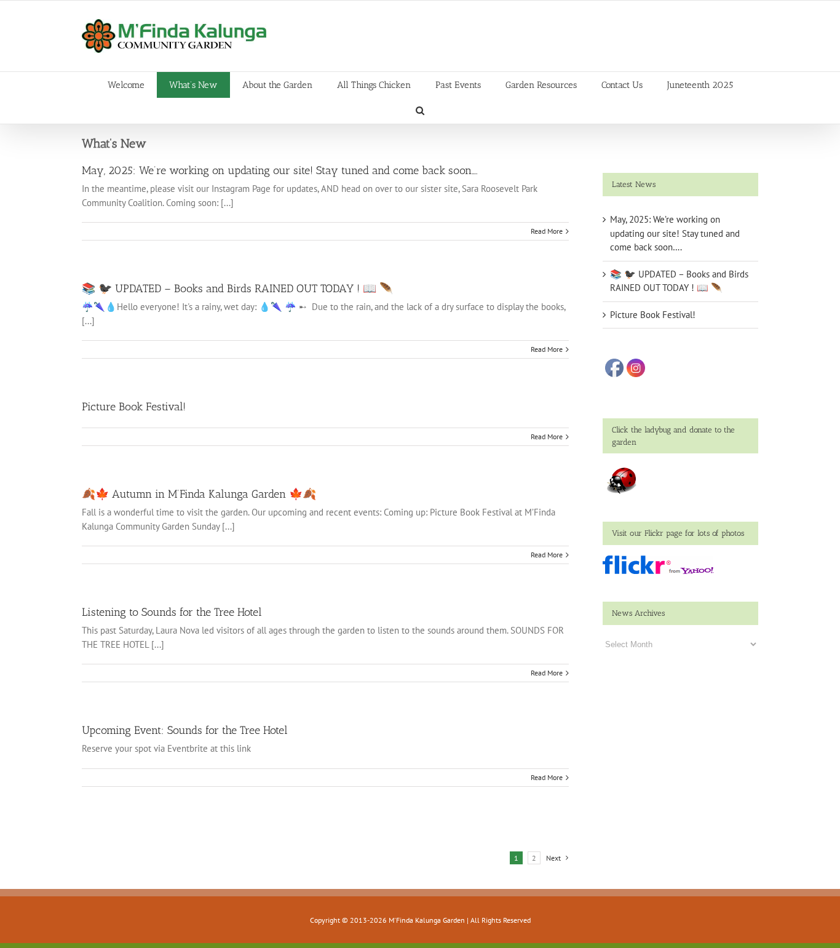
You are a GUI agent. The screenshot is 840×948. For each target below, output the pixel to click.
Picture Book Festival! (134, 406)
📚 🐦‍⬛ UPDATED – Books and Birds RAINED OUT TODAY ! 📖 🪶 (237, 288)
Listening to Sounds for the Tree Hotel (172, 612)
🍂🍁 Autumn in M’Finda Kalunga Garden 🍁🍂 (199, 494)
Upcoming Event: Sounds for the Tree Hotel (185, 730)
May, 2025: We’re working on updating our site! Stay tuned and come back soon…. (280, 170)
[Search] (420, 111)
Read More (547, 231)
